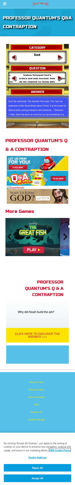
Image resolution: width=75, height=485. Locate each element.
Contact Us (36, 412)
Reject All (37, 467)
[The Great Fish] (32, 237)
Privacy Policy (36, 389)
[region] (37, 459)
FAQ (36, 404)
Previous (11, 240)
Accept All (37, 478)
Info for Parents (36, 397)
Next (65, 240)
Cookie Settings (36, 419)
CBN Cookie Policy (59, 450)
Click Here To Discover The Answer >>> (37, 335)
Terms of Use (36, 382)
